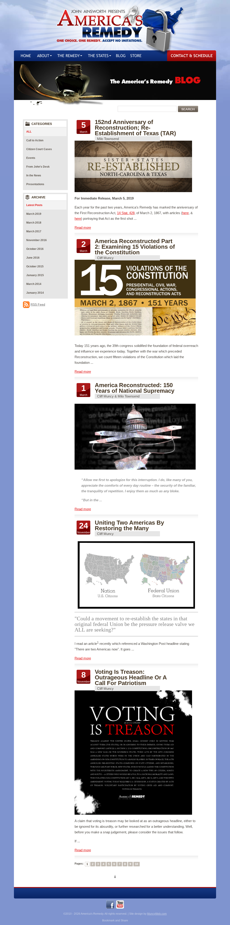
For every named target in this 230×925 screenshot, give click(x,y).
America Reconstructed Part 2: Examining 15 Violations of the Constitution (135, 247)
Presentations (35, 184)
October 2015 (35, 266)
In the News (33, 175)
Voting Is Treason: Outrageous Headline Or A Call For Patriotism (131, 677)
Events (30, 158)
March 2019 (33, 213)
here (185, 213)
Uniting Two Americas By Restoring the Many (129, 525)
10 (136, 864)
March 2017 (33, 231)
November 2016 (36, 240)
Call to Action (34, 140)
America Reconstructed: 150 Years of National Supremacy (134, 388)
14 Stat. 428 (126, 213)
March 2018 (33, 222)
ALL (28, 131)
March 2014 (33, 284)
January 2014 (35, 292)
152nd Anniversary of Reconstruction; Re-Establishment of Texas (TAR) (135, 128)
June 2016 (33, 257)
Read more (83, 227)
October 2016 (35, 249)
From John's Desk (38, 166)
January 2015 (35, 275)
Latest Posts (34, 205)
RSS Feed (38, 304)
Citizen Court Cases (39, 149)
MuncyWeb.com (157, 913)
